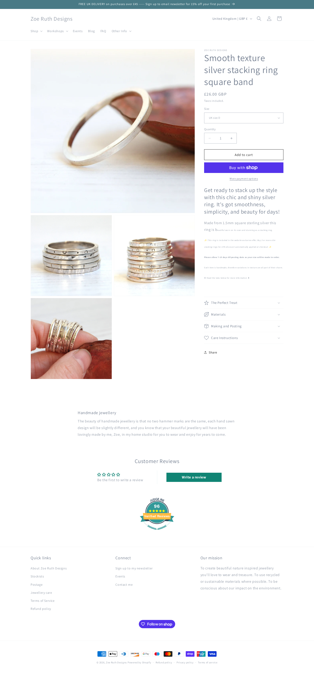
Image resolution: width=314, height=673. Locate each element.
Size (206, 109)
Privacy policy (185, 662)
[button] (36, 31)
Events (120, 576)
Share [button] (213, 352)
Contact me (124, 585)
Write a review (194, 477)
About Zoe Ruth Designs (49, 568)
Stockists (37, 576)
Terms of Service (43, 601)
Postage (37, 585)
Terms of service (207, 662)
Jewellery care (41, 593)
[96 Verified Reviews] (157, 532)
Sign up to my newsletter (134, 568)
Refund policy (41, 609)
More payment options (244, 178)
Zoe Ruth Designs (116, 662)
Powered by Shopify (139, 662)
